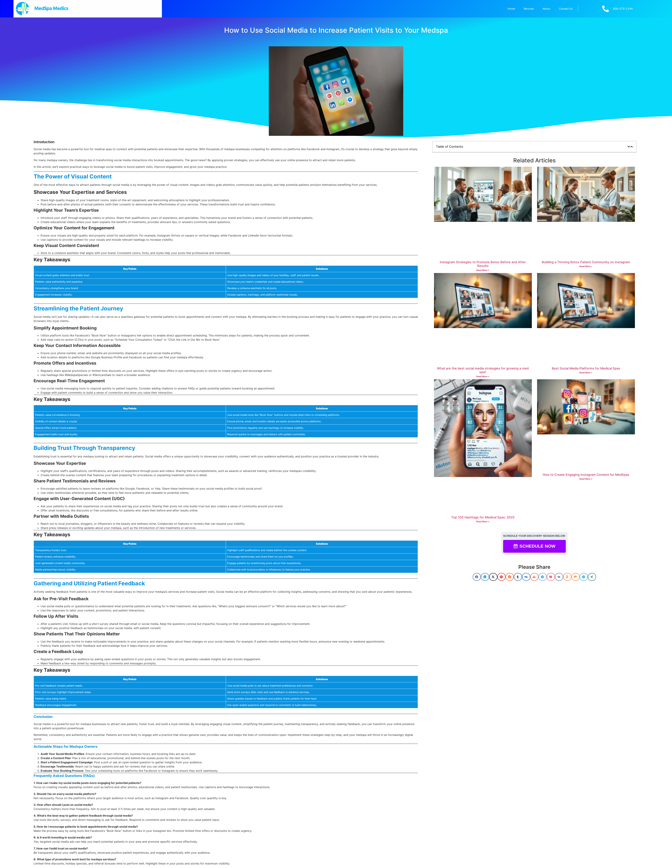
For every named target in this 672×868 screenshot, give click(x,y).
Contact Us (566, 8)
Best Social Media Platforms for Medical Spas (586, 368)
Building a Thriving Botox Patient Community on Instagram (586, 262)
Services (529, 8)
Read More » (482, 270)
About (546, 8)
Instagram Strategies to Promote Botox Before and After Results (483, 264)
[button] (628, 146)
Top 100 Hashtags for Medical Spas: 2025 (482, 517)
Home (511, 8)
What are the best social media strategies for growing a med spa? (483, 370)
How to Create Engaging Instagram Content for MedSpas (586, 474)
